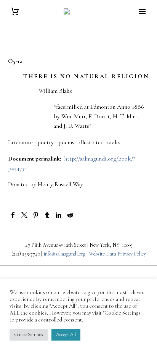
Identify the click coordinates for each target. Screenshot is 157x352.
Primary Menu (142, 11)
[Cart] (15, 11)
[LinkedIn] (59, 215)
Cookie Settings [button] (28, 334)
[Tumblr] (47, 215)
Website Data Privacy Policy (117, 254)
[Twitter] (24, 215)
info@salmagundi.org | (66, 254)
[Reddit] (70, 215)
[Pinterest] (36, 215)
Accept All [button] (66, 334)
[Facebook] (13, 215)
